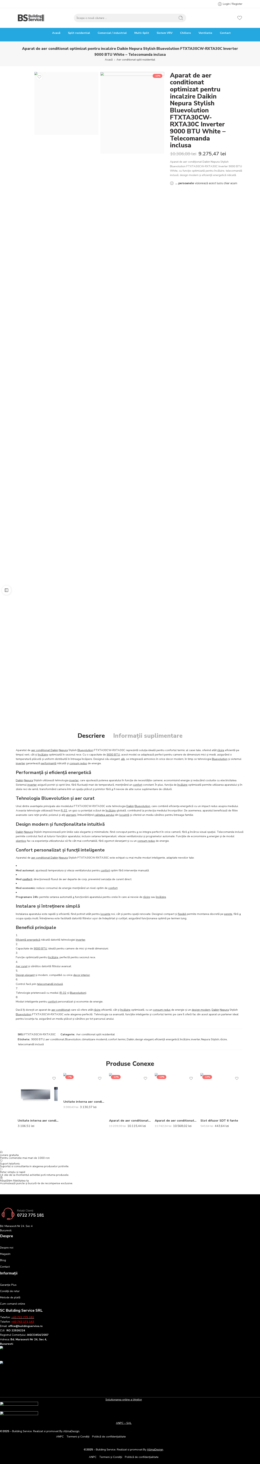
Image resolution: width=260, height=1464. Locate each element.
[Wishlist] (39, 77)
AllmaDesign (155, 1449)
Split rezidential (79, 33)
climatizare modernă (94, 1039)
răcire (220, 750)
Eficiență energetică (28, 940)
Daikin (19, 780)
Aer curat (21, 966)
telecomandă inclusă (50, 984)
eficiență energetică (167, 1039)
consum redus (78, 763)
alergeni (71, 815)
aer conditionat (54, 1039)
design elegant (144, 1039)
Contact (225, 33)
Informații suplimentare (148, 736)
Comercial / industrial (112, 33)
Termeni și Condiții (77, 1436)
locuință (124, 815)
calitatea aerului (104, 815)
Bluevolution (85, 750)
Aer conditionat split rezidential (135, 59)
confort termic (117, 1039)
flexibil (182, 914)
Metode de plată (10, 1297)
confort (137, 785)
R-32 (64, 810)
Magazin (5, 1254)
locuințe (105, 914)
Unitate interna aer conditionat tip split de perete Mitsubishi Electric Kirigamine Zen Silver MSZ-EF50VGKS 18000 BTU (84, 1101)
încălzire (43, 754)
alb (123, 759)
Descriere (91, 736)
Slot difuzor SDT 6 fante (219, 1120)
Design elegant (25, 975)
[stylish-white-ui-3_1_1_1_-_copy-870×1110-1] (132, 113)
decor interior (81, 975)
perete (228, 914)
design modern (201, 1010)
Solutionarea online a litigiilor (123, 1399)
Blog (3, 1260)
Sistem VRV (164, 33)
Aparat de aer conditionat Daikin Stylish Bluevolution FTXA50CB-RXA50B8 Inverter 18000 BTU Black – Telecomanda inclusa (176, 1120)
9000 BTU (113, 754)
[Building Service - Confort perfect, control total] (31, 18)
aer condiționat (60, 1010)
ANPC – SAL (124, 1423)
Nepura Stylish (210, 1039)
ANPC (60, 1436)
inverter (20, 763)
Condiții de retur (10, 1291)
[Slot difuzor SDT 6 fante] (221, 1094)
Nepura (63, 750)
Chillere (185, 33)
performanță (48, 763)
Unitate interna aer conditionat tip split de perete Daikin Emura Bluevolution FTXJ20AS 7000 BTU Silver (39, 1120)
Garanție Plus (8, 1285)
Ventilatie (205, 33)
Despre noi (6, 1247)
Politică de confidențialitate (109, 1436)
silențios (21, 841)
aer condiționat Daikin (44, 750)
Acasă (56, 33)
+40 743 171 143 (22, 1322)
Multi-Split (141, 33)
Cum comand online (12, 1304)
